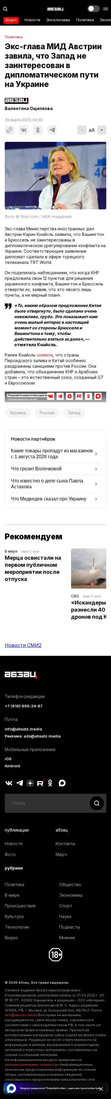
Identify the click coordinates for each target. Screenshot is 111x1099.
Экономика (70, 895)
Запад (74, 412)
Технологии (17, 926)
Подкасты (69, 926)
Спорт (65, 905)
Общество (70, 884)
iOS (8, 759)
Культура (14, 916)
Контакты (65, 843)
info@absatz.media (23, 729)
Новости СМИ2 (23, 645)
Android (12, 766)
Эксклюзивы (58, 20)
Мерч (61, 854)
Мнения (67, 937)
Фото (10, 854)
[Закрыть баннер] (101, 1089)
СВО (75, 596)
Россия (47, 412)
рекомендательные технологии (32, 1064)
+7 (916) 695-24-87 (24, 706)
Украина (17, 412)
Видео (11, 20)
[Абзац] (55, 8)
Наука (65, 916)
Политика (85, 20)
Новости (32, 20)
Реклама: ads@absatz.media (33, 736)
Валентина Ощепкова (29, 108)
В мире (11, 551)
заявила (45, 354)
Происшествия (20, 905)
